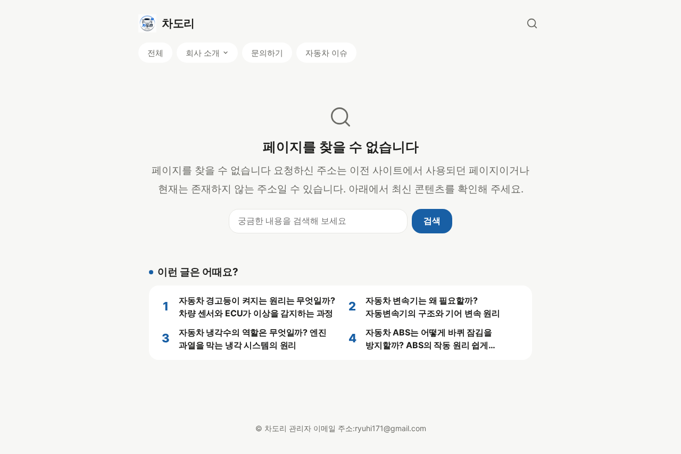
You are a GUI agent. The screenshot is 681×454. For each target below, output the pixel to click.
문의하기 (267, 53)
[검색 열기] (532, 23)
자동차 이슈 (326, 53)
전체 (155, 53)
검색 (432, 220)
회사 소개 (203, 53)
